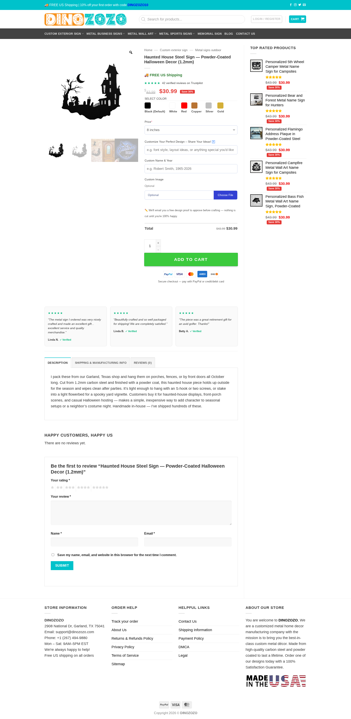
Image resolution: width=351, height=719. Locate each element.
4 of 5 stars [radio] (83, 488)
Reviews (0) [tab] (143, 362)
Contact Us (245, 33)
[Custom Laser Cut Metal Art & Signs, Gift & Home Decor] (85, 19)
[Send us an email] (304, 4)
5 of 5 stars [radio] (99, 488)
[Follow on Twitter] (299, 4)
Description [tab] (58, 362)
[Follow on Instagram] (295, 4)
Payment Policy (191, 638)
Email (149, 533)
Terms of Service (125, 655)
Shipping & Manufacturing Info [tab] (101, 362)
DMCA (184, 647)
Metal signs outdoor (208, 50)
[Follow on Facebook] (290, 4)
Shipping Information (195, 630)
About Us (119, 630)
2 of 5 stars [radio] (59, 488)
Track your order (125, 621)
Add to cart (191, 259)
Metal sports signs (175, 33)
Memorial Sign (210, 33)
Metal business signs (104, 33)
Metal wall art (141, 33)
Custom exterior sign (62, 33)
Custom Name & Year (158, 160)
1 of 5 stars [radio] (52, 488)
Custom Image (154, 179)
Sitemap (118, 664)
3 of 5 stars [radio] (69, 488)
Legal (183, 655)
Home (148, 50)
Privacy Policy (123, 647)
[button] (266, 19)
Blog (228, 33)
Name (56, 533)
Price (155, 121)
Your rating (60, 480)
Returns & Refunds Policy (132, 638)
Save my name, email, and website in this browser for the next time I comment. (117, 555)
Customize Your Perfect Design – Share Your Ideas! (179, 141)
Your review (61, 496)
